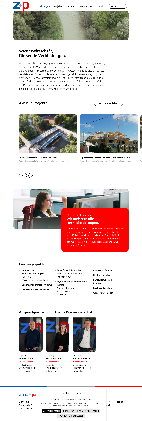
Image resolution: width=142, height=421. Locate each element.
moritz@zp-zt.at (25, 365)
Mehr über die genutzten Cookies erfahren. (73, 405)
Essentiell (56, 399)
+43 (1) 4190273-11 (27, 368)
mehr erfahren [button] (24, 371)
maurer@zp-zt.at (52, 365)
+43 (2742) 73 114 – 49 (82, 368)
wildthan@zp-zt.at (80, 365)
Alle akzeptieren (51, 411)
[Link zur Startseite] (21, 7)
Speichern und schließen (71, 416)
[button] (44, 6)
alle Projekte (111, 103)
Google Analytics (70, 399)
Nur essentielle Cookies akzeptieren (81, 411)
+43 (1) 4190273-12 (54, 368)
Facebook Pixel (85, 399)
